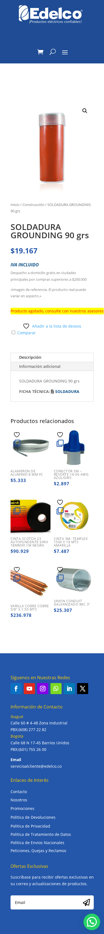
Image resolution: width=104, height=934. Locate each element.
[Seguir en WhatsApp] (56, 688)
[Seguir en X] (82, 688)
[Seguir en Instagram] (42, 688)
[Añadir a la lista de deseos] (17, 434)
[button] (85, 111)
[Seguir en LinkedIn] (69, 688)
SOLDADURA (67, 391)
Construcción (33, 204)
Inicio (15, 204)
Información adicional (39, 366)
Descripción (30, 357)
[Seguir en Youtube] (29, 688)
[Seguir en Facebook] (16, 688)
